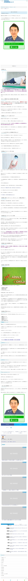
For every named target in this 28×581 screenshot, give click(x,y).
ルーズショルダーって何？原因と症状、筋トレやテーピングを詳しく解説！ (7, 432)
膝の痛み (3, 570)
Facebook (7, 424)
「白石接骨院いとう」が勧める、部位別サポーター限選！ (20, 432)
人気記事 (7, 524)
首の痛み (3, 575)
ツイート (7, 427)
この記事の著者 (3, 435)
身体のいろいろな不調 (8, 528)
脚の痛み (8, 545)
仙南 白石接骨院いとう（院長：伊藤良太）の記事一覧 (8, 441)
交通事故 (3, 559)
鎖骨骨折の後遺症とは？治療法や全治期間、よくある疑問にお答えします (13, 460)
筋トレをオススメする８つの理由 (7, 475)
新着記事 (20, 524)
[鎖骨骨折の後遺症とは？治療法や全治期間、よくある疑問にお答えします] (14, 453)
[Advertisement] (14, 57)
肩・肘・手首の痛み (4, 565)
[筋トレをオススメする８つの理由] (14, 468)
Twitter (20, 424)
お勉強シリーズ (6, 8)
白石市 (2, 562)
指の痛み (8, 542)
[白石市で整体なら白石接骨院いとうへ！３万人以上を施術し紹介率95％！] (9, 1)
